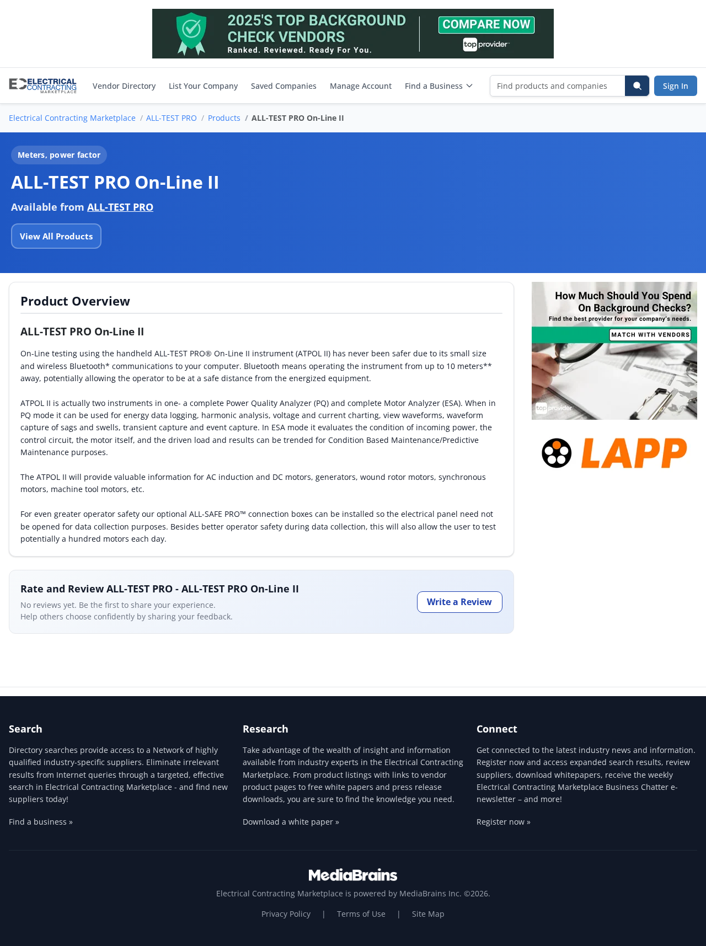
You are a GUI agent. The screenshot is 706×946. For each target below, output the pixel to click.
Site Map (428, 913)
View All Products (56, 236)
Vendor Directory (124, 86)
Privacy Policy (286, 913)
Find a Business (434, 86)
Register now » (504, 821)
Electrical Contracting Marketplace (72, 118)
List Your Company (203, 86)
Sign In (675, 86)
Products (224, 118)
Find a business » (41, 821)
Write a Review (459, 602)
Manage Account (361, 86)
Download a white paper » (291, 821)
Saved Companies (284, 86)
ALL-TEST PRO (171, 118)
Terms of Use (361, 913)
